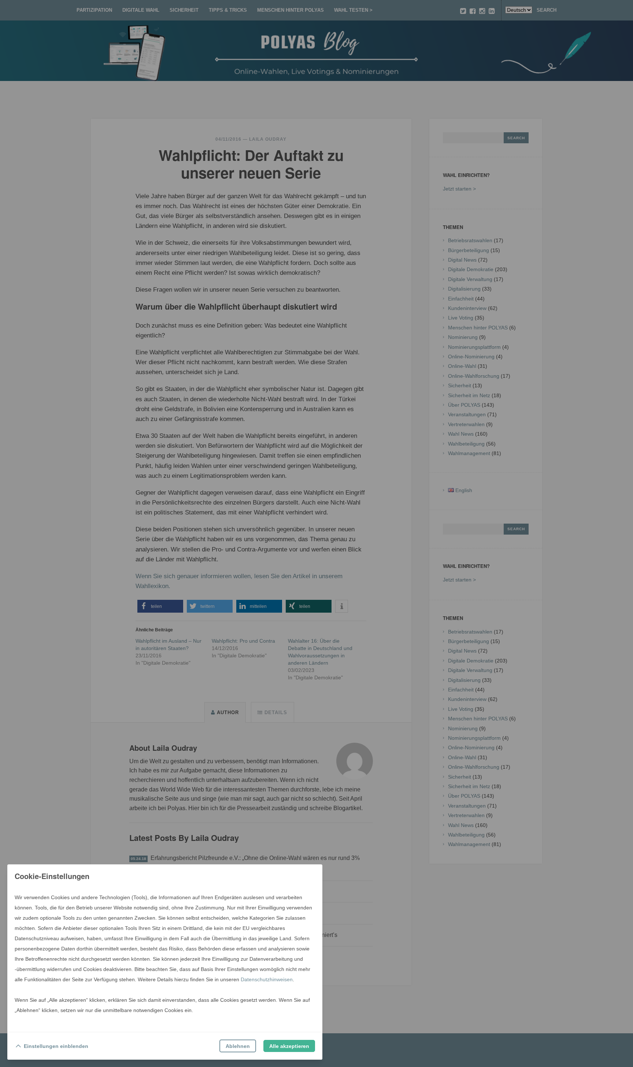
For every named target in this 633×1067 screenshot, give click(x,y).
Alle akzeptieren (289, 1046)
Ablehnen (238, 1046)
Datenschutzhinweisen (267, 979)
